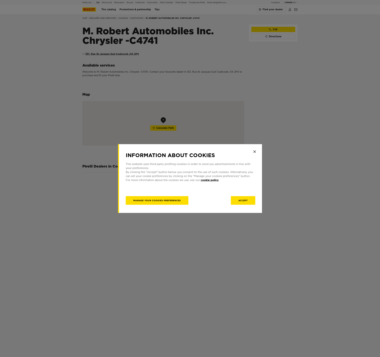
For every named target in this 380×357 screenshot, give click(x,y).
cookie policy (210, 179)
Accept (243, 200)
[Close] (255, 152)
